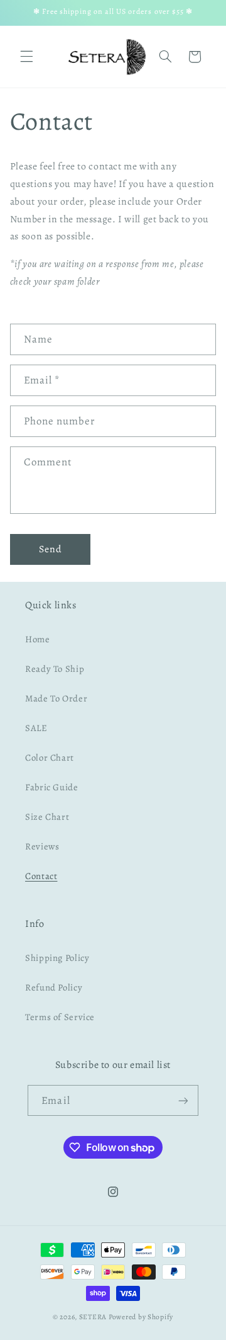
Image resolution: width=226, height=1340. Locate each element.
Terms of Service (60, 1017)
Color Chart (49, 757)
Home (37, 639)
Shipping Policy (57, 957)
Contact (41, 876)
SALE (36, 728)
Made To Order (56, 698)
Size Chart (47, 816)
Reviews (42, 846)
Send (50, 548)
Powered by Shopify (141, 1317)
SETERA (93, 1317)
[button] (26, 56)
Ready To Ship (54, 668)
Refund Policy (53, 987)
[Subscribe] (182, 1100)
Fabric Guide (51, 787)
